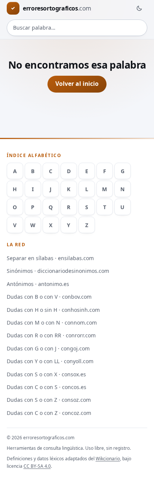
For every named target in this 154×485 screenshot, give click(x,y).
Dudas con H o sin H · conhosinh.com (53, 309)
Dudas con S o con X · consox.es (46, 374)
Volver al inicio (77, 83)
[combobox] (77, 27)
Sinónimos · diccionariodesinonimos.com (58, 270)
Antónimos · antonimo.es (38, 283)
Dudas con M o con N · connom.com (52, 322)
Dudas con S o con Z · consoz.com (49, 399)
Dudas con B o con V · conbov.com (49, 296)
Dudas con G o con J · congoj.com (48, 348)
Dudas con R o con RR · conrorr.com (51, 335)
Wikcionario (108, 458)
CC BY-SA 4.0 (37, 466)
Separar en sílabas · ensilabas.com (50, 258)
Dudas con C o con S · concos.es (46, 387)
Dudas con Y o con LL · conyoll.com (50, 361)
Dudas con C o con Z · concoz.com (49, 412)
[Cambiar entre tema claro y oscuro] (139, 8)
